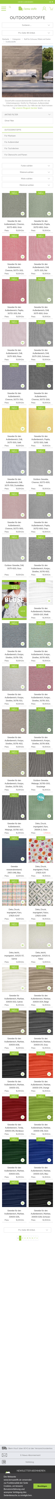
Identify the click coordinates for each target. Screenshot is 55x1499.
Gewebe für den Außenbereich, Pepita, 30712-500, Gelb (40, 439)
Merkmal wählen (27, 185)
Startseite (5, 39)
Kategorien (16, 39)
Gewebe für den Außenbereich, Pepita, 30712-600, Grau (40, 525)
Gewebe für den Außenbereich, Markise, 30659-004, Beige (41, 998)
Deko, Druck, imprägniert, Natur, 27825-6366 (41, 912)
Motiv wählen (26, 178)
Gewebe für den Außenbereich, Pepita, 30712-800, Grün (40, 224)
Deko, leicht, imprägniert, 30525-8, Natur (40, 955)
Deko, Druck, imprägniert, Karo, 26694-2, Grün (40, 826)
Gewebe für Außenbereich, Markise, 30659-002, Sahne (14, 998)
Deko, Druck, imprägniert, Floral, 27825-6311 (40, 869)
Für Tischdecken (11, 148)
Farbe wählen (26, 165)
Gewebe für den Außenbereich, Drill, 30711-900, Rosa (14, 353)
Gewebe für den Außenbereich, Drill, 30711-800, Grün (41, 310)
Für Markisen (10, 135)
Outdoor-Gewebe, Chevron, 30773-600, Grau (41, 482)
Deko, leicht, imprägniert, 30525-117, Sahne (14, 955)
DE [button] (50, 2)
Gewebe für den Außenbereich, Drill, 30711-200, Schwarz (41, 353)
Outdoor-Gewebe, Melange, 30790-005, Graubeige (40, 783)
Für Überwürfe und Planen (15, 154)
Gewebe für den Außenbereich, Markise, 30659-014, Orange (41, 1084)
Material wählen (26, 172)
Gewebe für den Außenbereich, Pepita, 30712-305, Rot (14, 310)
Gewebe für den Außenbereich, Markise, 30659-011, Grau (41, 1041)
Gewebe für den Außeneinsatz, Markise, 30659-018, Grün (41, 1127)
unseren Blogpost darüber (26, 108)
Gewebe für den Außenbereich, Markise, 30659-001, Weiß (41, 611)
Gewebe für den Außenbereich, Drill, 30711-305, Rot (41, 267)
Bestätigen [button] (42, 1486)
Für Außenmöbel (11, 142)
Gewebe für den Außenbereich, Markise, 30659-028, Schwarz (41, 1213)
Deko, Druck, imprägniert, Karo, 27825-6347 (14, 912)
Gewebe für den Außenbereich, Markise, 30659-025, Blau (41, 1170)
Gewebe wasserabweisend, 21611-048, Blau (14, 869)
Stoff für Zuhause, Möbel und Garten (37, 39)
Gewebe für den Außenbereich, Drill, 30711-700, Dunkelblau (14, 482)
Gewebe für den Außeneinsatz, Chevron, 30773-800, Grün (14, 224)
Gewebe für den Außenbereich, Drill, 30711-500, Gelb (14, 439)
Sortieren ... (26, 25)
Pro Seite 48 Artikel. (26, 32)
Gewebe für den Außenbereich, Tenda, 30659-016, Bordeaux (14, 1127)
